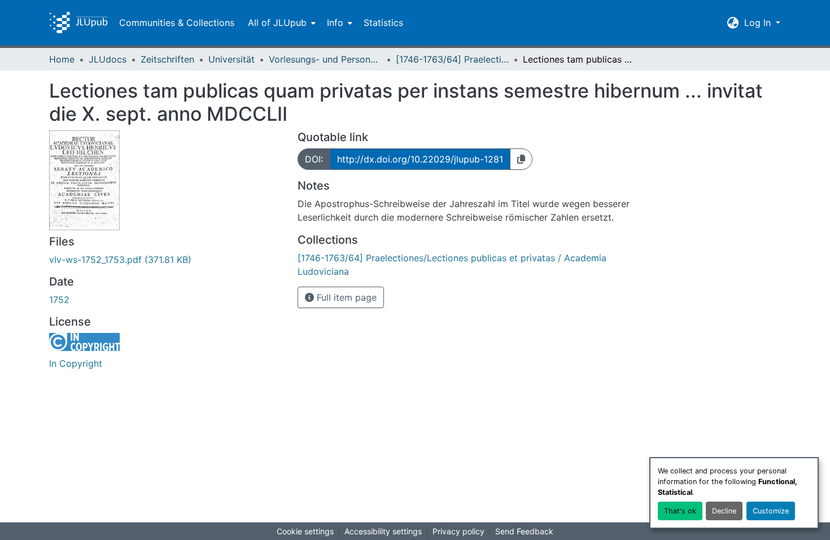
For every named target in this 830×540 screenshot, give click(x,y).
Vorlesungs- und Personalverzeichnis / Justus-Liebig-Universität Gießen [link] (325, 59)
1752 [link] (59, 299)
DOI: (314, 159)
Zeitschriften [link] (167, 59)
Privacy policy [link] (458, 531)
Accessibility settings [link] (383, 531)
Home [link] (62, 59)
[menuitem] (281, 22)
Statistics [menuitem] (383, 22)
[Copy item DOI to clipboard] (521, 159)
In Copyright (75, 363)
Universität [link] (231, 59)
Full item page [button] (345, 297)
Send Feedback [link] (524, 531)
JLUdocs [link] (107, 59)
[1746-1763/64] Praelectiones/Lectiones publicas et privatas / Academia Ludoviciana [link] (452, 59)
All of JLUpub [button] (277, 22)
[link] (166, 259)
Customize (771, 511)
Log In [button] (759, 22)
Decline (724, 511)
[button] (78, 22)
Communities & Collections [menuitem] (176, 22)
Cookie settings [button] (305, 531)
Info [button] (335, 22)
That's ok (680, 511)
